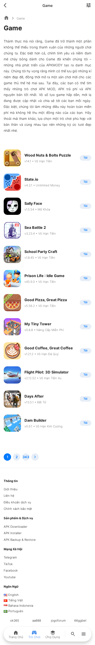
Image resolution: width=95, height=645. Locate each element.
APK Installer (13, 533)
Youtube (10, 577)
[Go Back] (6, 5)
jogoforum (58, 620)
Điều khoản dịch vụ (17, 502)
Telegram (10, 557)
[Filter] (88, 6)
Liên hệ (9, 495)
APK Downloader (15, 526)
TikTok (8, 564)
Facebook (11, 570)
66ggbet (80, 620)
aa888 (36, 620)
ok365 (14, 620)
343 (26, 457)
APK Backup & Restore (20, 539)
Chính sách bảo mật (18, 508)
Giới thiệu (11, 489)
